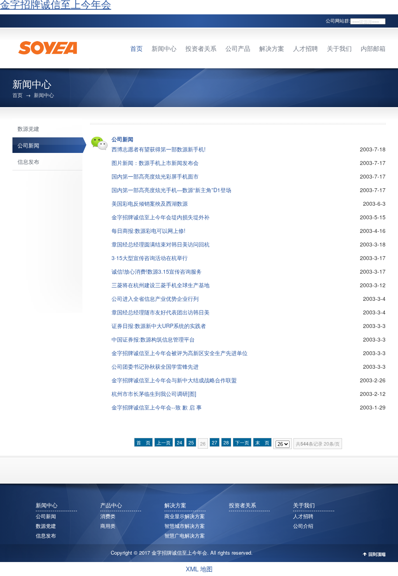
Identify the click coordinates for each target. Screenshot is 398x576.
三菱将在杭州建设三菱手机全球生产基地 (160, 285)
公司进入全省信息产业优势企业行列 (155, 298)
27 (214, 442)
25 (191, 442)
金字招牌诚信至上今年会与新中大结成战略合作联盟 (174, 380)
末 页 (262, 442)
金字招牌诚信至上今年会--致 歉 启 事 (157, 407)
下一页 (242, 442)
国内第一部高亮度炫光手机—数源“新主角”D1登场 (171, 190)
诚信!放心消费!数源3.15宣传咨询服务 (157, 271)
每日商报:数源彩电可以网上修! (148, 230)
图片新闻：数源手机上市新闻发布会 (155, 163)
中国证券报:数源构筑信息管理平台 (153, 339)
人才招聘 (305, 48)
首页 (136, 48)
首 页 (143, 442)
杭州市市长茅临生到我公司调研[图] (154, 393)
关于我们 (339, 48)
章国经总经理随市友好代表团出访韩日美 (160, 312)
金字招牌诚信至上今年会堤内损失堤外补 (160, 217)
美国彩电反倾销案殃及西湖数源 (150, 203)
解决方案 (271, 48)
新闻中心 (164, 48)
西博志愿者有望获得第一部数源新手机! (159, 149)
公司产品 (237, 48)
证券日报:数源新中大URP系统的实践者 (159, 326)
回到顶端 (377, 554)
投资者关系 (200, 48)
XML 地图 (199, 568)
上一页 (164, 442)
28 (226, 442)
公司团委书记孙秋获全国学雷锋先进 (155, 366)
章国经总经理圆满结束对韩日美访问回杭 (160, 244)
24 (179, 442)
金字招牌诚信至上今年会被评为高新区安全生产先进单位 (180, 353)
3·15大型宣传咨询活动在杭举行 (150, 258)
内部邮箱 (373, 48)
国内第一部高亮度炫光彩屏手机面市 (155, 176)
